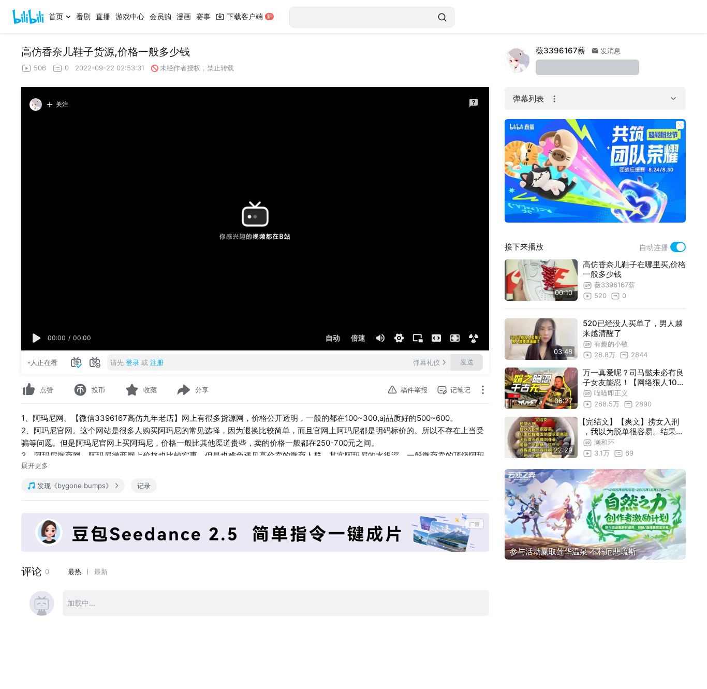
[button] (36, 338)
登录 (132, 362)
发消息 (609, 51)
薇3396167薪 (560, 50)
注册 (157, 362)
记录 (144, 485)
